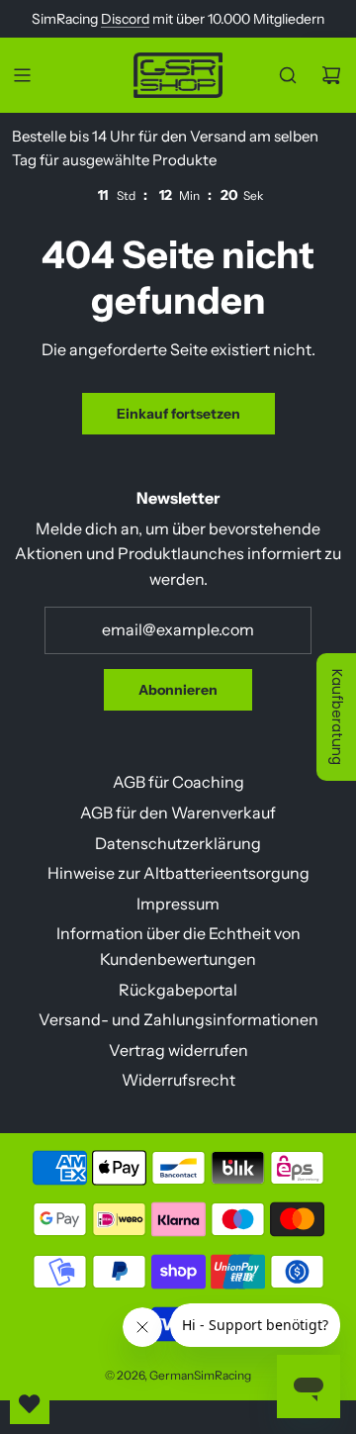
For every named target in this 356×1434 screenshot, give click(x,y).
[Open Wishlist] (29, 1404)
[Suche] (288, 75)
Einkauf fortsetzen (178, 414)
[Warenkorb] (331, 75)
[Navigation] (22, 75)
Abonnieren (178, 690)
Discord (125, 19)
